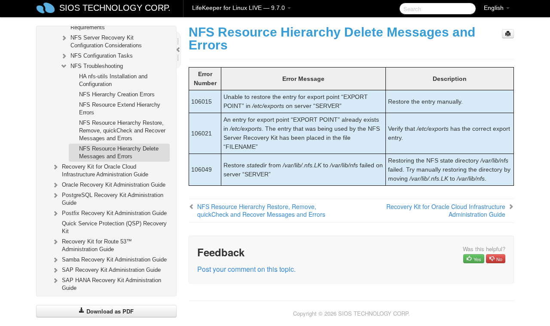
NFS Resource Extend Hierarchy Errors (119, 108)
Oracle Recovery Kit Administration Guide (113, 184)
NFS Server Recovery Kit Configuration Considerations (106, 41)
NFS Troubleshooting (96, 66)
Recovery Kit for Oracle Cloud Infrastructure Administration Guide (105, 170)
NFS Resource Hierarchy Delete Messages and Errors (119, 152)
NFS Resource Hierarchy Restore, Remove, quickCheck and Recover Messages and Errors (122, 130)
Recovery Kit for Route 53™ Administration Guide (97, 245)
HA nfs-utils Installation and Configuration (113, 80)
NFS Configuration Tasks (101, 55)
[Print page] (508, 33)
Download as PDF (109, 311)
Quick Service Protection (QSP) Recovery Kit (114, 227)
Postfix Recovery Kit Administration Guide (114, 213)
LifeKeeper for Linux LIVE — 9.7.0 (239, 7)
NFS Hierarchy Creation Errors (117, 94)
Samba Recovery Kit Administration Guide (114, 259)
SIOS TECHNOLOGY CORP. (115, 7)
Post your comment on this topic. (246, 269)
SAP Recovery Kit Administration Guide (111, 270)
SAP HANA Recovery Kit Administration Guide (111, 284)
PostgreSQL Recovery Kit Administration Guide (112, 199)
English (494, 7)
